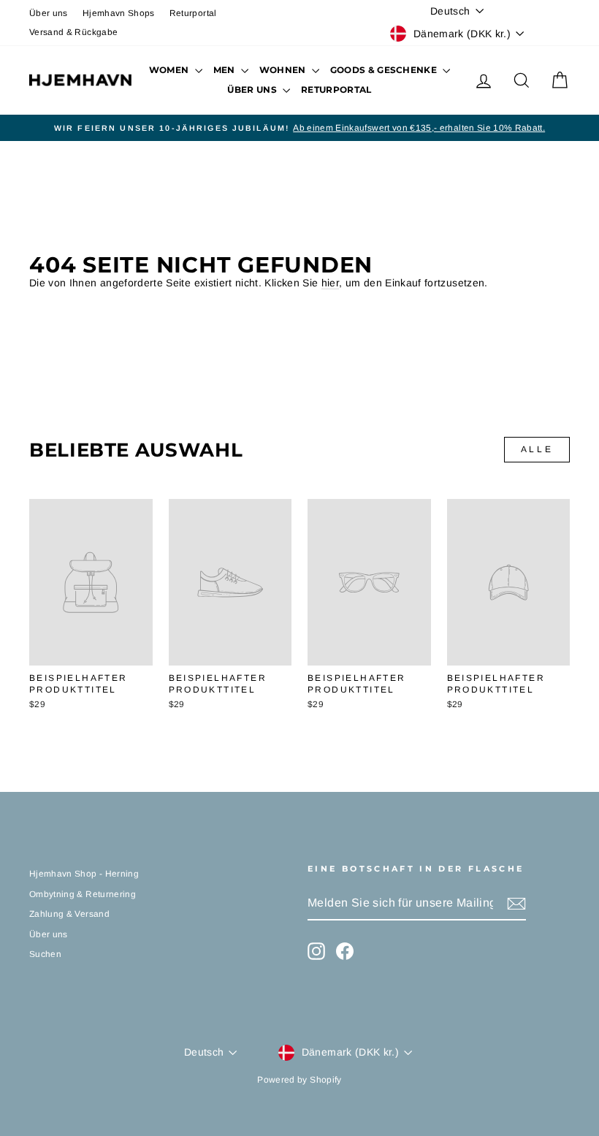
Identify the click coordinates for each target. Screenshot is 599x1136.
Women (170, 69)
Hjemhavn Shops (119, 13)
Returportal (193, 13)
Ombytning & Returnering (82, 894)
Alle (537, 449)
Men (225, 69)
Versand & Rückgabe (73, 32)
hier (330, 283)
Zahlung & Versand (69, 914)
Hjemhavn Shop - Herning (84, 874)
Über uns (48, 13)
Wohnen (283, 69)
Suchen (45, 954)
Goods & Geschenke (384, 69)
